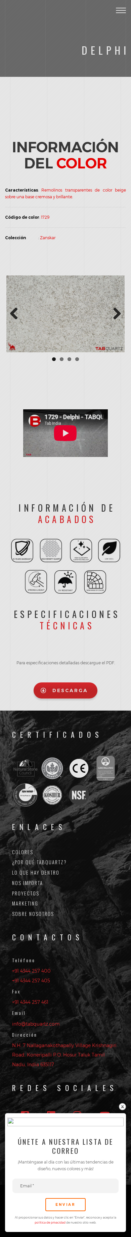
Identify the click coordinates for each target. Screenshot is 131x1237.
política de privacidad (50, 1222)
